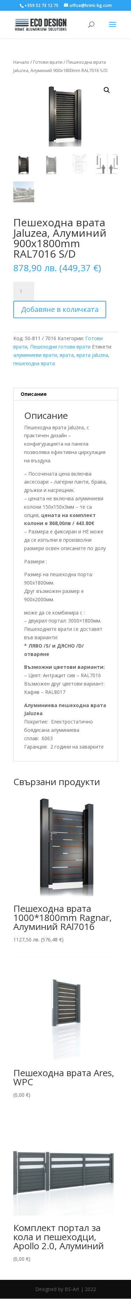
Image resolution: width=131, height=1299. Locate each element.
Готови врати (48, 62)
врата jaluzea (92, 355)
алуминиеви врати (35, 355)
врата (67, 355)
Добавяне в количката (60, 309)
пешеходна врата (34, 363)
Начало (21, 62)
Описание (34, 394)
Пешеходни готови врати (60, 346)
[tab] (65, 394)
